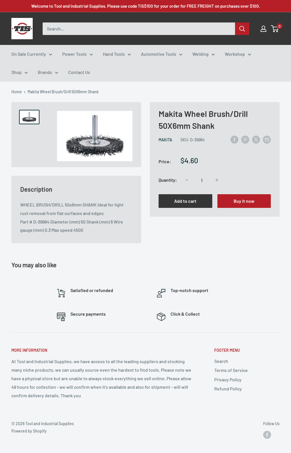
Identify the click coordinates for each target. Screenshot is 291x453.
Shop (16, 72)
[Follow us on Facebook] (267, 434)
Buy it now (244, 201)
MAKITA (165, 139)
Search (221, 361)
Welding (200, 54)
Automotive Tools (158, 54)
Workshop (235, 54)
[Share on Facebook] (234, 139)
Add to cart (185, 201)
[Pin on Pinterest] (245, 139)
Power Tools (74, 54)
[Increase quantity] (217, 180)
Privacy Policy (228, 379)
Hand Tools (114, 54)
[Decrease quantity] (187, 180)
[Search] (242, 28)
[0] (274, 28)
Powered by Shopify (29, 431)
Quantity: (168, 180)
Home (16, 91)
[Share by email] (267, 139)
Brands (45, 72)
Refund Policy (228, 388)
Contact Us (79, 72)
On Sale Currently (28, 54)
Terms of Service (231, 370)
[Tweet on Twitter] (256, 139)
